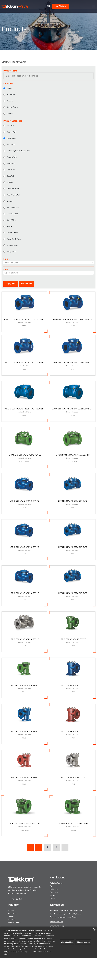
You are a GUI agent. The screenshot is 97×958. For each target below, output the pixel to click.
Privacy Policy (13, 944)
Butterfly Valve (12, 132)
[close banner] (94, 929)
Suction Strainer (12, 233)
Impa (5, 269)
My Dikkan (60, 6)
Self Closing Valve (13, 207)
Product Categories (12, 121)
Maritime (10, 101)
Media (52, 895)
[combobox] (48, 262)
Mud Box (10, 182)
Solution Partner (56, 883)
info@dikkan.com (56, 922)
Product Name (10, 71)
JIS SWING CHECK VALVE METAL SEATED (24, 458)
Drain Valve (11, 145)
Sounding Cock (12, 214)
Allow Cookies (66, 942)
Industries (8, 83)
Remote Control (12, 107)
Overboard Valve (13, 189)
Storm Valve (11, 220)
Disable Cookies (83, 942)
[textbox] (48, 262)
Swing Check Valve (14, 239)
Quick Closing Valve (14, 195)
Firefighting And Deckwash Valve (19, 151)
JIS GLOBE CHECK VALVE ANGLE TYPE (24, 826)
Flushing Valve (12, 157)
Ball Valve (10, 126)
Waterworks (11, 95)
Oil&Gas (10, 113)
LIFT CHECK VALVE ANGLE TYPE (73, 642)
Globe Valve (11, 176)
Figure (6, 259)
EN (48, 6)
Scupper (10, 201)
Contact (53, 898)
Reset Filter (26, 284)
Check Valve (11, 138)
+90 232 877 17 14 (57, 926)
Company (54, 892)
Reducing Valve (12, 245)
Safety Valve (11, 251)
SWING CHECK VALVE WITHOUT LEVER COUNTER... (24, 322)
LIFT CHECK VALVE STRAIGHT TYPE (24, 504)
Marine (9, 88)
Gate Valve (11, 170)
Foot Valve (10, 163)
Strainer (9, 226)
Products (53, 886)
